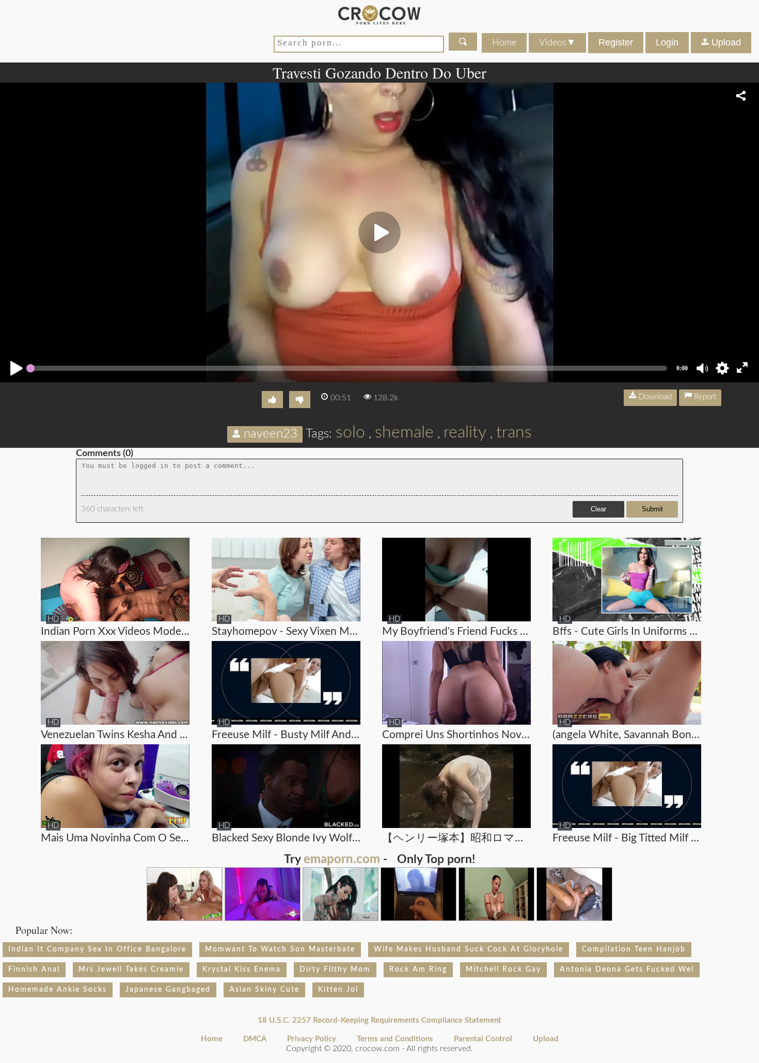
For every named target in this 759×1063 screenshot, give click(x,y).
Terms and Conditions (395, 1039)
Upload (725, 42)
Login (667, 42)
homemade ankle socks (57, 989)
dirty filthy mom (335, 969)
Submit (652, 509)
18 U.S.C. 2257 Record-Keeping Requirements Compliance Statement (379, 1020)
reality (465, 432)
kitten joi (338, 989)
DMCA (254, 1039)
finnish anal (34, 969)
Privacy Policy (311, 1039)
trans (514, 432)
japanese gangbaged (168, 989)
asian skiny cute (264, 989)
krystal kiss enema (241, 969)
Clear (598, 509)
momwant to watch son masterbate (280, 949)
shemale (404, 432)
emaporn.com (342, 859)
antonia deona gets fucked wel (627, 969)
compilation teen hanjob (634, 949)
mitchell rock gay (503, 969)
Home (504, 43)
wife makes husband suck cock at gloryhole (468, 949)
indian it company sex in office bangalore (97, 949)
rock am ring (418, 969)
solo (350, 432)
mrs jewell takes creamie (131, 969)
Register (615, 42)
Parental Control (483, 1039)
